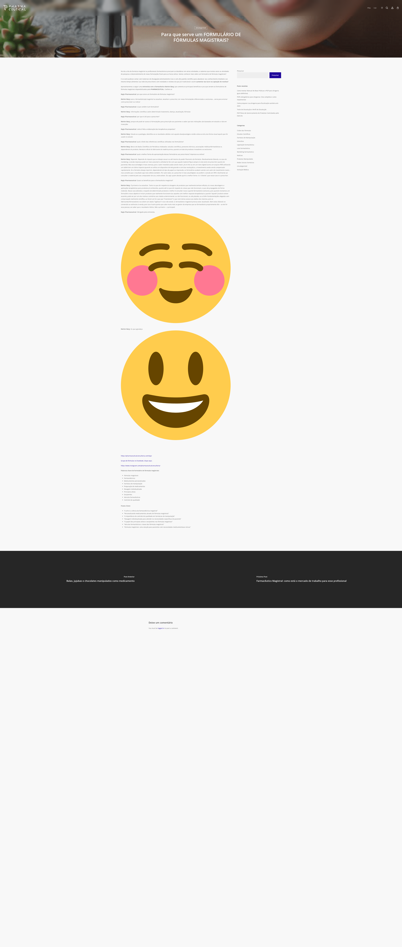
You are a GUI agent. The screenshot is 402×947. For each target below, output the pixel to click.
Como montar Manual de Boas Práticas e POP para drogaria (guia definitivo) (258, 92)
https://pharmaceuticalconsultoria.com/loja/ (136, 456)
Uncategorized (201, 28)
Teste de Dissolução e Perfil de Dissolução (251, 109)
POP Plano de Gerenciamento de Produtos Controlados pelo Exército (258, 114)
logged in (161, 628)
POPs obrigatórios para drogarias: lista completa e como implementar (256, 98)
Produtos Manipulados (245, 159)
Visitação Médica (243, 170)
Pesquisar (240, 71)
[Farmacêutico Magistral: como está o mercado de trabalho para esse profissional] (301, 579)
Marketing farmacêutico (245, 152)
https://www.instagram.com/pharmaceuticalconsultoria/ (140, 466)
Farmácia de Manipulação (246, 138)
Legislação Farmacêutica (245, 145)
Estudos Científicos (243, 134)
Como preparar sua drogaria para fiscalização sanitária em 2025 (257, 104)
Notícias (240, 155)
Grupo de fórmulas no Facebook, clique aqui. (137, 461)
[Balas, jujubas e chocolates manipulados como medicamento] (100, 579)
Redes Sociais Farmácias (245, 163)
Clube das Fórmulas (244, 131)
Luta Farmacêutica (243, 148)
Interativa (240, 141)
